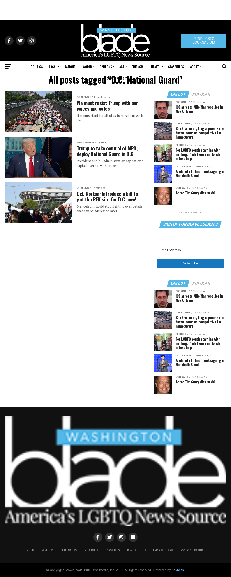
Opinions (105, 66)
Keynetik (178, 570)
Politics (37, 66)
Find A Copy (90, 550)
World (87, 66)
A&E (121, 66)
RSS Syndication (192, 550)
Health (156, 66)
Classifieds (176, 66)
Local (53, 66)
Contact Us (68, 550)
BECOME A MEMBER (115, 78)
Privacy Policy (135, 550)
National (70, 66)
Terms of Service (163, 550)
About (194, 66)
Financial (138, 66)
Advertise (48, 550)
